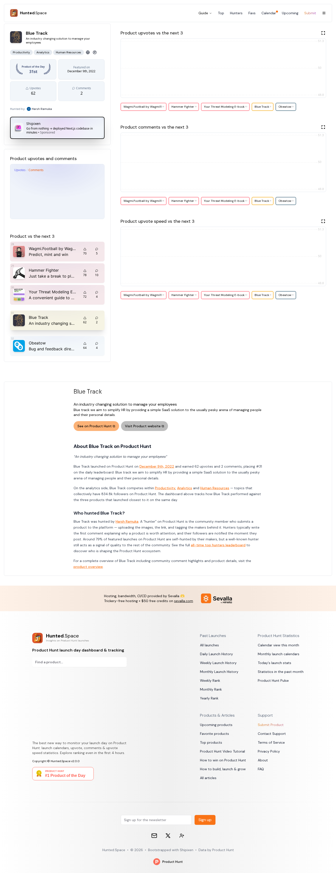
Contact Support (272, 733)
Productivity (165, 488)
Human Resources (214, 488)
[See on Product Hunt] (95, 52)
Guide (203, 13)
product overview (88, 566)
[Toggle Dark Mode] (324, 13)
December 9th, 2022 (156, 466)
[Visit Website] (88, 52)
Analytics (184, 488)
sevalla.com (183, 601)
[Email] (154, 836)
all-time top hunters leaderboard (218, 545)
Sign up (205, 819)
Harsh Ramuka (127, 521)
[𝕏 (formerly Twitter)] (168, 836)
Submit (310, 13)
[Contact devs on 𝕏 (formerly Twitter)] (182, 836)
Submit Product (271, 725)
